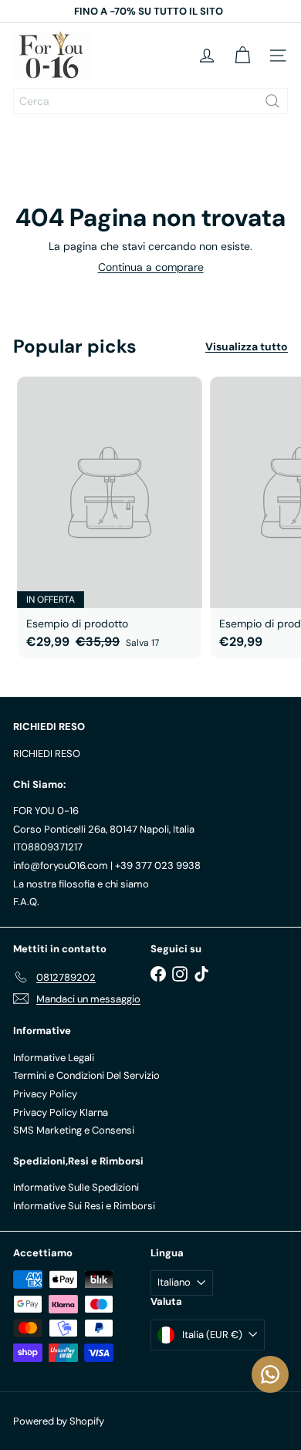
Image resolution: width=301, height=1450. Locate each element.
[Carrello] (242, 55)
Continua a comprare (151, 267)
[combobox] (150, 101)
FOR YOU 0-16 (46, 810)
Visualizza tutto (246, 346)
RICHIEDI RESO (46, 753)
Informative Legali (53, 1057)
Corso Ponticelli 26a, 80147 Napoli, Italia (103, 829)
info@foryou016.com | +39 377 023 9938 (107, 865)
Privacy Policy (45, 1093)
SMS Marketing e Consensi (73, 1130)
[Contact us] (270, 1374)
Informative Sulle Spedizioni (76, 1187)
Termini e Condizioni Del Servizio (86, 1075)
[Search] (272, 101)
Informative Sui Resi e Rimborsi (84, 1205)
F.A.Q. (26, 901)
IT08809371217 (48, 846)
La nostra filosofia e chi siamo (81, 884)
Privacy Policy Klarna (60, 1112)
